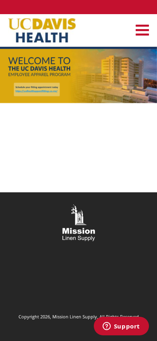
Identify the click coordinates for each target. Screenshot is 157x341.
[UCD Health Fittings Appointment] (78, 74)
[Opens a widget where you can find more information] (121, 327)
